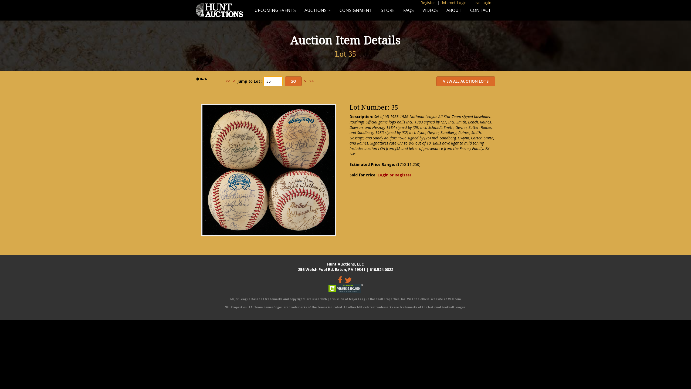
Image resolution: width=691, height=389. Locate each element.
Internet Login (454, 2)
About (454, 10)
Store (388, 10)
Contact (480, 10)
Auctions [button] (316, 10)
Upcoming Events (275, 10)
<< (227, 81)
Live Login (482, 2)
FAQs (408, 10)
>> (311, 81)
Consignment (356, 10)
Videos (430, 10)
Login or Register (394, 174)
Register (428, 2)
